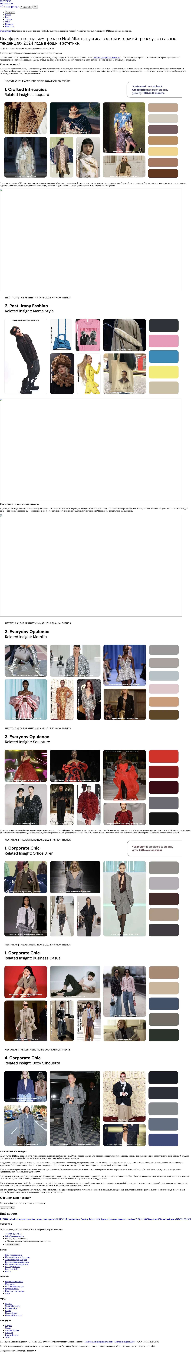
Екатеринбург (11, 1308)
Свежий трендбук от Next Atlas (106, 57)
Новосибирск (11, 1313)
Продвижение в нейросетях (17, 1257)
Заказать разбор (7, 1208)
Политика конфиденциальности (99, 1342)
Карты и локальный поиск (17, 1262)
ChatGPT (9, 1333)
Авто (7, 1293)
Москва (8, 1303)
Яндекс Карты (11, 1335)
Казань (8, 1310)
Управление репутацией (16, 1259)
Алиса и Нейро (12, 1330)
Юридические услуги (14, 1291)
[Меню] (35, 6)
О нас (7, 22)
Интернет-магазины (14, 1282)
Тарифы (8, 19)
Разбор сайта (26, 7)
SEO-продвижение (13, 1255)
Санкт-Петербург (13, 1306)
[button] (18, 1351)
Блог (7, 17)
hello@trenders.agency (14, 1236)
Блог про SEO (11, 1269)
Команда (9, 24)
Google (8, 1328)
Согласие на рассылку (124, 1342)
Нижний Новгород (13, 1315)
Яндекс (8, 1325)
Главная (3, 31)
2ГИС (7, 1337)
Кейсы (8, 15)
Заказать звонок (12, 1245)
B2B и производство (14, 1286)
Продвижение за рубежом (16, 1264)
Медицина (10, 1284)
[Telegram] (1, 7)
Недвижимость (12, 1289)
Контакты (9, 26)
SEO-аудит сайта (12, 1267)
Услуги (9, 12)
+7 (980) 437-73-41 (11, 7)
